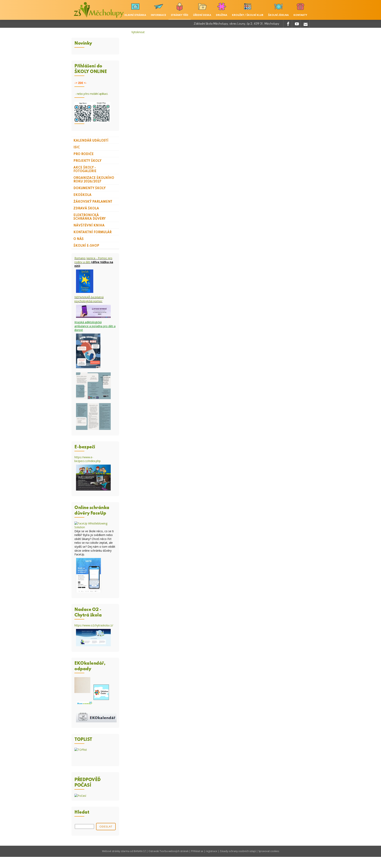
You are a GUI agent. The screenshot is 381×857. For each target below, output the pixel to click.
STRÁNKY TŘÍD (179, 15)
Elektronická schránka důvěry (89, 217)
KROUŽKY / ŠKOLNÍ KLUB (247, 15)
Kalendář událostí (90, 140)
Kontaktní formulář (92, 232)
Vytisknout (138, 32)
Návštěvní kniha (89, 225)
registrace (211, 851)
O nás (78, 239)
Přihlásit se (197, 851)
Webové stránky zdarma (115, 851)
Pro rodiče (83, 154)
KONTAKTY (300, 15)
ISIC (76, 147)
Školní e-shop (86, 245)
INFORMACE (158, 15)
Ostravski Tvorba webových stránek (168, 851)
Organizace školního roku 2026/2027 (93, 179)
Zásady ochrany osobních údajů (238, 851)
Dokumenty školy (89, 188)
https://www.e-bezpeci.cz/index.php (87, 459)
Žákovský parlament (92, 201)
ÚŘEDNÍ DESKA (202, 15)
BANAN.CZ (140, 851)
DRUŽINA (221, 15)
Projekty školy (87, 161)
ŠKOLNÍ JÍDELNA (278, 15)
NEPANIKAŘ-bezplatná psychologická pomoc (89, 299)
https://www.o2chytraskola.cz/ (93, 625)
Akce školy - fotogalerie (84, 169)
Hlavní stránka (135, 15)
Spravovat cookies (268, 851)
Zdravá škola (86, 208)
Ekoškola (82, 195)
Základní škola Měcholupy (99, 10)
